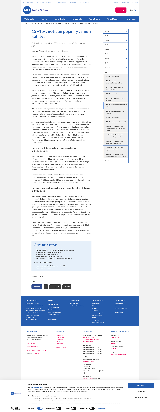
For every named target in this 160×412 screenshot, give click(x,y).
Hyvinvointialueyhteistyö (77, 306)
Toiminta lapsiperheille (32, 313)
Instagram (60, 337)
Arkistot (94, 308)
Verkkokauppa (28, 2)
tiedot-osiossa (86, 403)
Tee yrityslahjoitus (89, 341)
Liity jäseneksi (119, 303)
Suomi (116, 2)
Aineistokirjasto (52, 319)
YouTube (60, 343)
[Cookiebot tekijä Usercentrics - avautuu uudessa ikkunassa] (16, 408)
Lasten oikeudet (52, 317)
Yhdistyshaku (60, 2)
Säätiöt (94, 317)
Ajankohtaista (119, 312)
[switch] (58, 408)
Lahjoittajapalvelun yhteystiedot (37, 350)
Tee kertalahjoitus (88, 337)
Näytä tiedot (102, 408)
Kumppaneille (75, 300)
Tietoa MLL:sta (97, 300)
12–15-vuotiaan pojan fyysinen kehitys (86, 23)
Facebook (37, 287)
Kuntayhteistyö (74, 303)
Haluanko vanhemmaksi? (33, 315)
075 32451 (31, 343)
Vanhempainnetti (37, 23)
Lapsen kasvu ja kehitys (54, 23)
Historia (94, 306)
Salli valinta (141, 391)
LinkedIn (60, 339)
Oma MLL (36, 354)
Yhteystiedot (84, 2)
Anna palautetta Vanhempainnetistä (31, 318)
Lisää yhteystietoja (33, 346)
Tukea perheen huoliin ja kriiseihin (35, 310)
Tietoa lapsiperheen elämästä (34, 306)
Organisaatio (96, 303)
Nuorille (50, 300)
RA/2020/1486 (88, 378)
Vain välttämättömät (140, 397)
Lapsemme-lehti (97, 315)
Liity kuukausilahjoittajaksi (91, 339)
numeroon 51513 (88, 361)
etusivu (26, 23)
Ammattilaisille (53, 304)
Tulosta (67, 287)
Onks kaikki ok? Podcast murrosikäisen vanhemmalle (54, 258)
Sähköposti (55, 287)
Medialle (72, 2)
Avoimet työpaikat (97, 313)
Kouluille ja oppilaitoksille (55, 310)
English (135, 2)
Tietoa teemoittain (53, 314)
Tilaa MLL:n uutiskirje (62, 347)
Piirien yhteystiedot (98, 322)
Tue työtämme (120, 300)
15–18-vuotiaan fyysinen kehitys (47, 254)
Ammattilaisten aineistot (55, 312)
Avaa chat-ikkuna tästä (118, 354)
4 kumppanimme (37, 387)
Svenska (125, 2)
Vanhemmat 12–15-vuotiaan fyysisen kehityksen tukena (55, 250)
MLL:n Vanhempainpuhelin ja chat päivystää (51, 266)
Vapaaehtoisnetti (44, 2)
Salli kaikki (140, 385)
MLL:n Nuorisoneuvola (43, 268)
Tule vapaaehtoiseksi (121, 308)
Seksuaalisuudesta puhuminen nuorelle (49, 256)
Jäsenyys (95, 310)
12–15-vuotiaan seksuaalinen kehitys (48, 252)
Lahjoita (121, 10)
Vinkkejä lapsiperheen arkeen (34, 308)
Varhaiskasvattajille (53, 307)
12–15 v (67, 23)
